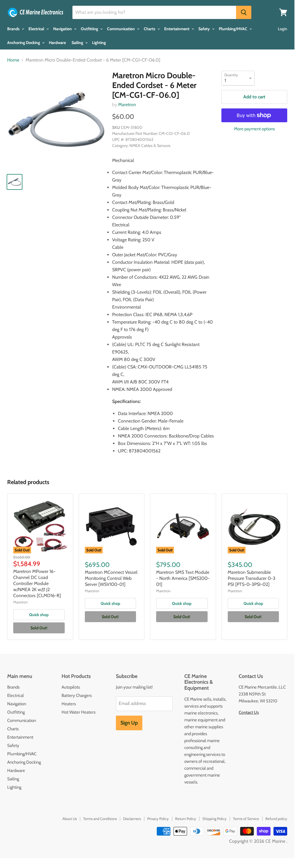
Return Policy (185, 818)
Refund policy (276, 818)
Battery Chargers (77, 695)
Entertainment (177, 28)
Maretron (127, 104)
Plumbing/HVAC (233, 28)
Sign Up (129, 723)
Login (282, 28)
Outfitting (90, 28)
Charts (150, 28)
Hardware (57, 42)
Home (13, 60)
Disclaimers (132, 818)
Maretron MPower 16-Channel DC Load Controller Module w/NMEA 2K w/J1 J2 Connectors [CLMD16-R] (37, 583)
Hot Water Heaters (78, 712)
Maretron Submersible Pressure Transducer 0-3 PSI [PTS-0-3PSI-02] (251, 578)
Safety (204, 28)
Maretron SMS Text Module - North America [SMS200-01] (183, 578)
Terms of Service (246, 818)
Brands (13, 28)
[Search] (243, 12)
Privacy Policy (158, 818)
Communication (121, 28)
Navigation (63, 28)
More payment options (254, 129)
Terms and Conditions (100, 818)
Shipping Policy (214, 818)
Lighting (99, 42)
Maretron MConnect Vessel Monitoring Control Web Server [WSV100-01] (111, 578)
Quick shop (39, 614)
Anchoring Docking (24, 42)
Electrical (36, 28)
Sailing (78, 42)
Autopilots (71, 687)
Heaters (69, 703)
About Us (69, 818)
